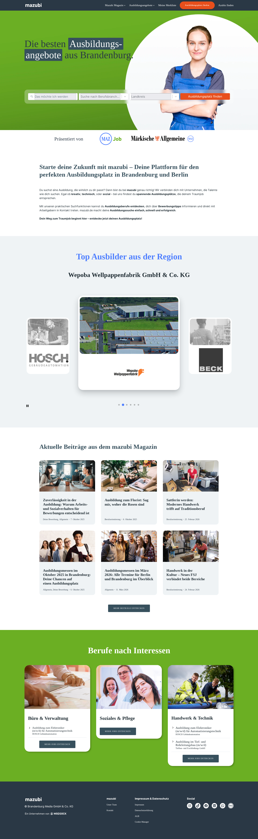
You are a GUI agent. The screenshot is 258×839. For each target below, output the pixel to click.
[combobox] (55, 96)
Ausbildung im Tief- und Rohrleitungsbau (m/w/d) (191, 743)
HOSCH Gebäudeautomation (44, 734)
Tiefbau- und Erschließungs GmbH (190, 748)
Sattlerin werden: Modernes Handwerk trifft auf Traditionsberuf (185, 504)
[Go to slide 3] (126, 404)
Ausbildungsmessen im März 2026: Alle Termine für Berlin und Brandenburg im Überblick (129, 575)
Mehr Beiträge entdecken (129, 608)
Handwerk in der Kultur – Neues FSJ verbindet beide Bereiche (186, 575)
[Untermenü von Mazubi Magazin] (125, 5)
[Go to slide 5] (134, 404)
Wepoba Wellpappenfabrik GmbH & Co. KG (129, 274)
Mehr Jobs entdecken (57, 744)
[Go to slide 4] (130, 404)
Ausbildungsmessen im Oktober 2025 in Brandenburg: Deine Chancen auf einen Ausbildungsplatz (67, 577)
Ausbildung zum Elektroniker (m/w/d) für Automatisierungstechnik (52, 729)
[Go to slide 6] (138, 404)
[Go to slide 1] (119, 404)
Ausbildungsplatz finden (197, 5)
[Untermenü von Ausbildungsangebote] (154, 5)
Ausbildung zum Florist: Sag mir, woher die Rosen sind (126, 502)
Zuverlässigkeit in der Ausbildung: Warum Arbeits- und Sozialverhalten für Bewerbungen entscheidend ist (66, 506)
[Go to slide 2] (122, 404)
